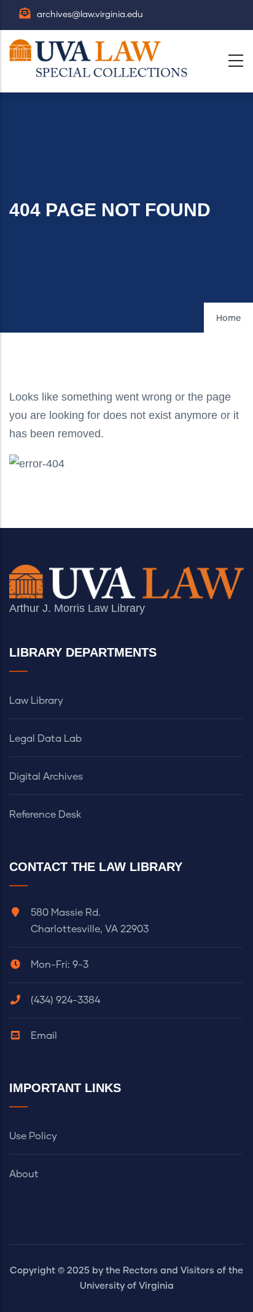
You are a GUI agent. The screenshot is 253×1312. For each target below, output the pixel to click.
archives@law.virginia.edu (90, 14)
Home (228, 318)
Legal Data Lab (45, 739)
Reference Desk (45, 815)
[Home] (101, 58)
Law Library (36, 701)
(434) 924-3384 (65, 1000)
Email (44, 1036)
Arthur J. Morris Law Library (77, 608)
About (24, 1174)
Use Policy (33, 1136)
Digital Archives (46, 777)
